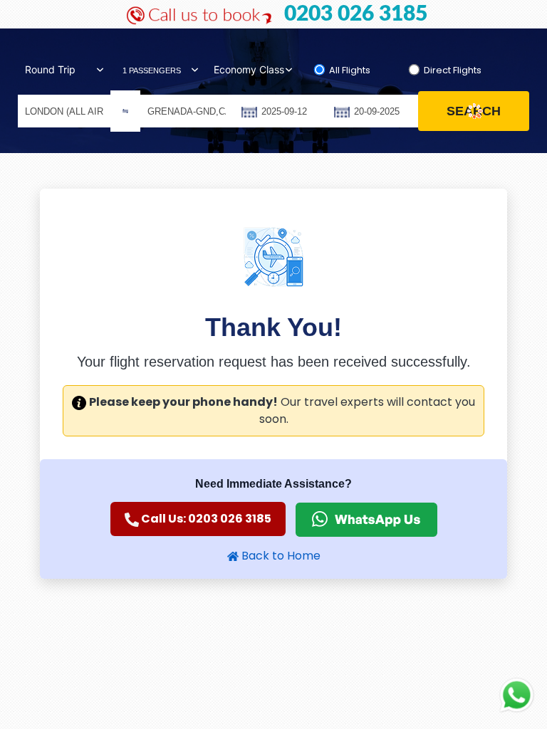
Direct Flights (452, 70)
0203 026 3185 (355, 14)
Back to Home (280, 555)
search (474, 111)
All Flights (349, 70)
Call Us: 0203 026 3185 (205, 518)
